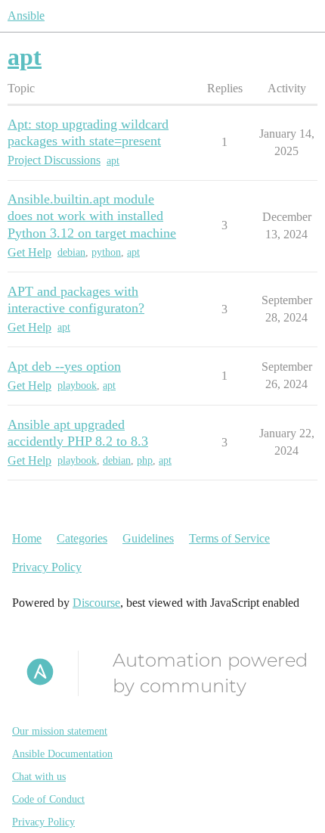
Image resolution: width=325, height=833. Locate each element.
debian (71, 252)
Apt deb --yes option (64, 366)
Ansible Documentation (62, 754)
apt (113, 160)
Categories (82, 538)
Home (27, 538)
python (106, 252)
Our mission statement (59, 731)
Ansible (26, 15)
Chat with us (39, 776)
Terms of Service (229, 538)
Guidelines (148, 538)
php (145, 460)
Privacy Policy (47, 567)
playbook (77, 385)
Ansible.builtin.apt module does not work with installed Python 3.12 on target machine (92, 215)
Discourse (96, 602)
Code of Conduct (48, 799)
